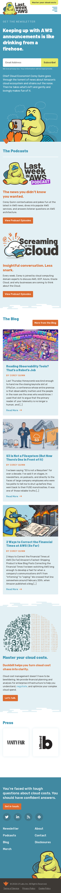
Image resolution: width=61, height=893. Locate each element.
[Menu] (54, 9)
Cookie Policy (45, 888)
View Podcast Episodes (18, 220)
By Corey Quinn (15, 375)
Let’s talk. (10, 698)
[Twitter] (7, 817)
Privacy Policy (28, 888)
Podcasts (9, 835)
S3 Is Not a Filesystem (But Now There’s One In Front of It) (29, 457)
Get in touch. (12, 806)
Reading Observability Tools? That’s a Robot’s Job (27, 368)
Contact (40, 835)
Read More (30, 410)
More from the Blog (45, 322)
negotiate (22, 686)
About (39, 828)
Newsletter (11, 828)
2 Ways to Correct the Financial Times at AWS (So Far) (29, 543)
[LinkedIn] (18, 817)
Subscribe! (50, 62)
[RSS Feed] (28, 817)
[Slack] (39, 817)
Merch (7, 849)
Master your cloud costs (44, 2)
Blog (6, 842)
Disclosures (43, 842)
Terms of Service (11, 888)
